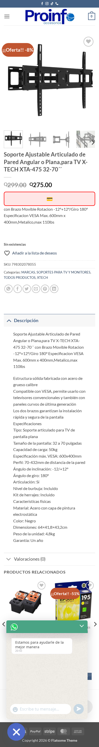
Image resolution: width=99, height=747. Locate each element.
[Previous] (11, 81)
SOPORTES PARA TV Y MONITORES (63, 272)
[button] (7, 16)
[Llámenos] (56, 4)
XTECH (42, 278)
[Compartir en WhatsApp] (8, 289)
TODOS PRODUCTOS (20, 278)
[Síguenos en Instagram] (46, 4)
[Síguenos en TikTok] (52, 4)
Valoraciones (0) (29, 559)
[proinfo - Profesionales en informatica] (49, 16)
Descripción (26, 320)
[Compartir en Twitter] (27, 289)
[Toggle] (9, 320)
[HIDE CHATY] (16, 732)
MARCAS (28, 272)
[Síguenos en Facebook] (42, 4)
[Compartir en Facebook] (17, 289)
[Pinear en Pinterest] (45, 289)
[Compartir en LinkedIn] (54, 289)
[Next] (87, 81)
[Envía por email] (36, 289)
